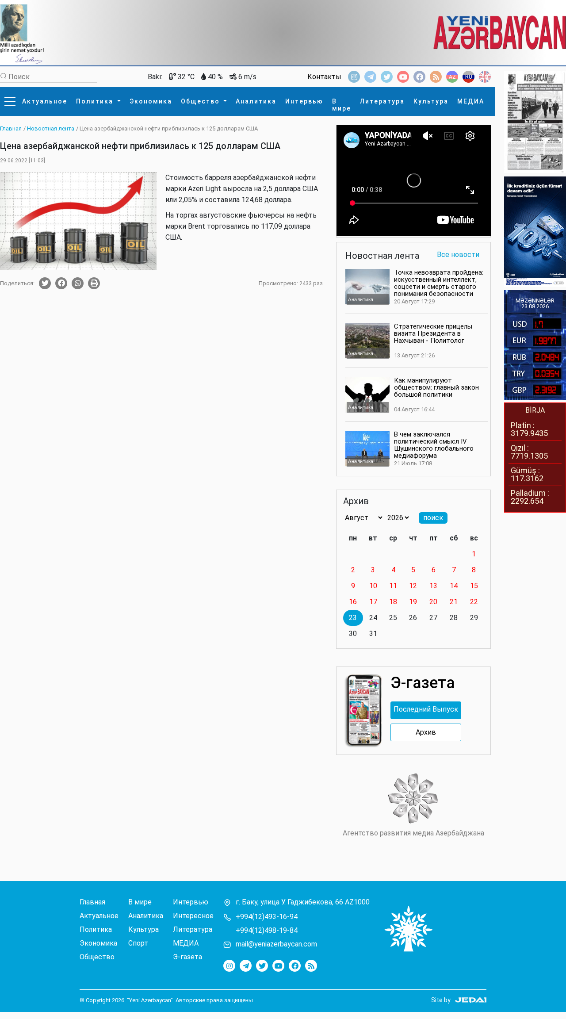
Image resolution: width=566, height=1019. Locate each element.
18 (393, 602)
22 (474, 602)
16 (353, 602)
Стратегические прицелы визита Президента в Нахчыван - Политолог (433, 333)
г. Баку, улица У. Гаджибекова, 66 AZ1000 (303, 902)
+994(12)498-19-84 (267, 930)
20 (433, 602)
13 (433, 586)
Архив (426, 732)
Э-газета (187, 957)
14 (454, 586)
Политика (95, 101)
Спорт (138, 943)
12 (413, 586)
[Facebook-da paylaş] (61, 283)
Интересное (193, 915)
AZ (452, 77)
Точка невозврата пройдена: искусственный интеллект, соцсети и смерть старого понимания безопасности (438, 283)
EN (485, 77)
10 (373, 586)
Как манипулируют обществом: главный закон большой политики (436, 387)
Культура (430, 101)
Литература (382, 101)
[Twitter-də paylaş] (45, 283)
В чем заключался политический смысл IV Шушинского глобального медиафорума (434, 445)
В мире (341, 105)
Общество (201, 101)
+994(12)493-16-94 (267, 916)
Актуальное (44, 101)
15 (474, 586)
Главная (92, 902)
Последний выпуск (426, 709)
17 (373, 602)
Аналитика (256, 101)
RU (468, 77)
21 (454, 602)
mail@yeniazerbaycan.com (276, 944)
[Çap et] (94, 283)
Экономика (151, 101)
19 (413, 602)
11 (393, 586)
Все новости (458, 255)
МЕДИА (470, 101)
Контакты (324, 76)
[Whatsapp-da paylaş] (78, 283)
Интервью (304, 101)
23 (353, 617)
